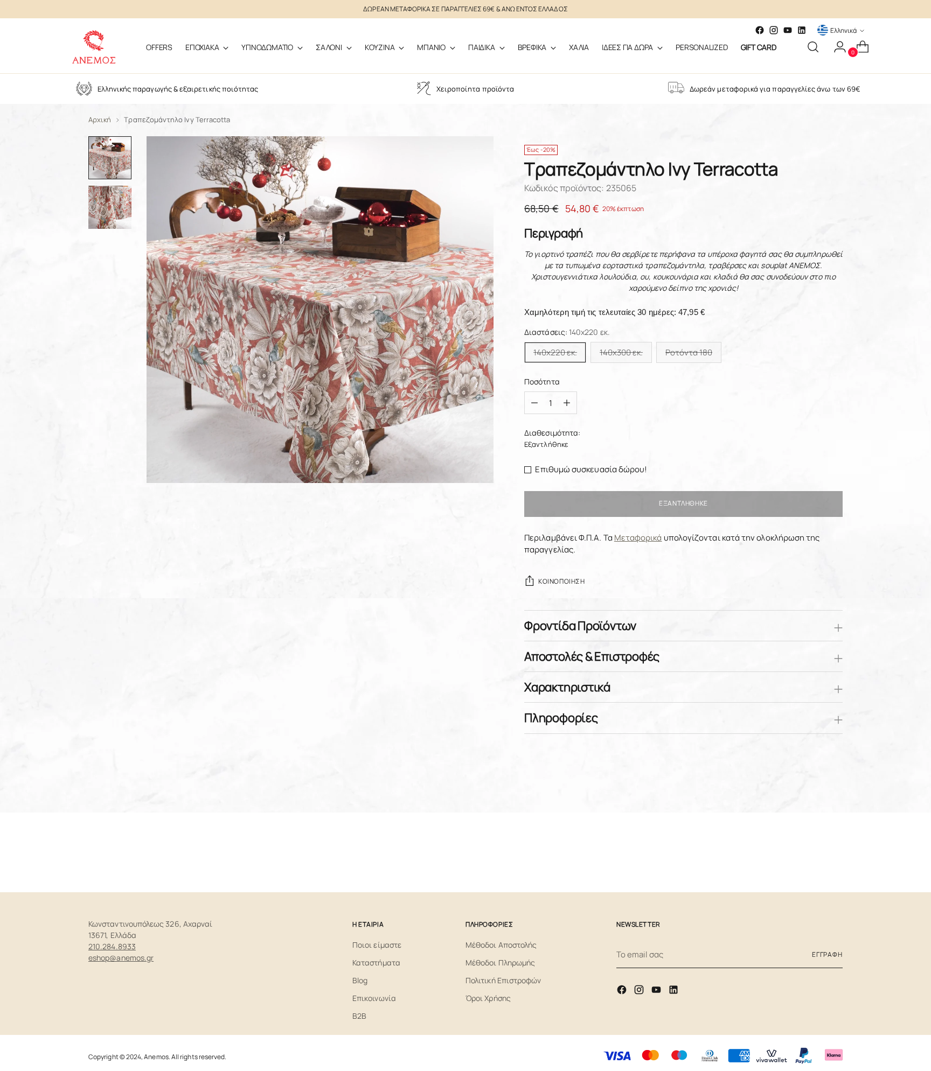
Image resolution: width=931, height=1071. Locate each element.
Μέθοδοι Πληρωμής (500, 962)
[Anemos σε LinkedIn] (802, 30)
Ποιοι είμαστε (376, 945)
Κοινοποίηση (561, 581)
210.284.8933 (112, 946)
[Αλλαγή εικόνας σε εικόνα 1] (109, 157)
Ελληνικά (843, 30)
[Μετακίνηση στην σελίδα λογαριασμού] (835, 47)
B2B (359, 1016)
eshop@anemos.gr (121, 958)
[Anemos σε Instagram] (640, 991)
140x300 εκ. (621, 352)
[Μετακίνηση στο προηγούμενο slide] (809, 855)
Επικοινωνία (374, 998)
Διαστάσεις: (567, 332)
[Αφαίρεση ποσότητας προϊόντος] (566, 403)
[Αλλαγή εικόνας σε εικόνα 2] (109, 207)
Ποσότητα (542, 381)
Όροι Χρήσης (488, 998)
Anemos (156, 1057)
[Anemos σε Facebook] (622, 991)
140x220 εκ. (555, 352)
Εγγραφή (827, 954)
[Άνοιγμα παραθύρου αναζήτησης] (813, 47)
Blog (359, 980)
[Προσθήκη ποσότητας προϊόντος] (534, 403)
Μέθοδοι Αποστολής (501, 945)
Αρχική (99, 119)
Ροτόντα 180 (688, 352)
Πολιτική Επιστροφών (503, 980)
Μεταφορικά (638, 537)
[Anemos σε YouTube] (788, 30)
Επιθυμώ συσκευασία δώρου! (591, 469)
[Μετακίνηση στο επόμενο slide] (833, 855)
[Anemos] (93, 47)
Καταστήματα (376, 962)
